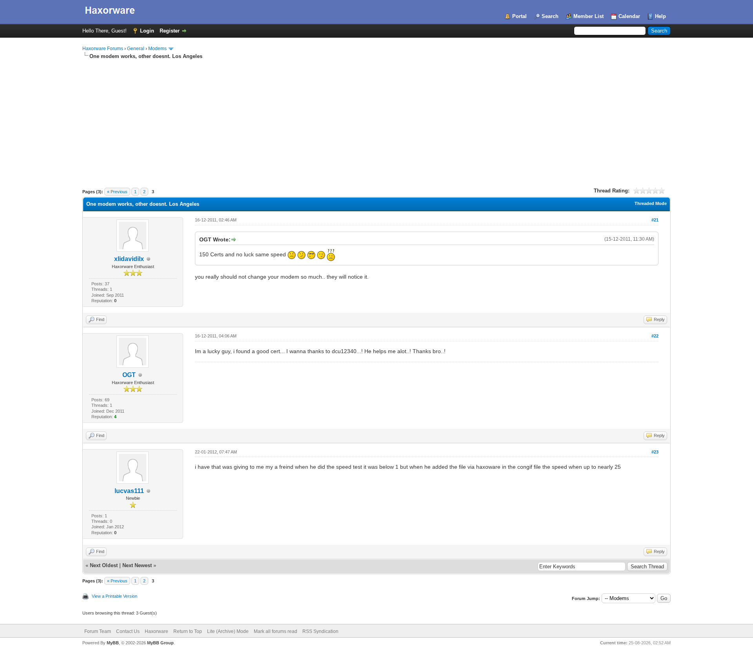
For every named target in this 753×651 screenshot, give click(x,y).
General (135, 48)
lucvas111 (129, 491)
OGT (129, 375)
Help (660, 16)
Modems (157, 48)
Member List (588, 16)
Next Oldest (104, 565)
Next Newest (137, 565)
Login (147, 31)
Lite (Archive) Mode (228, 631)
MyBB (113, 642)
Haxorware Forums (102, 48)
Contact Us (128, 631)
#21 (654, 220)
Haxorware (156, 631)
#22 (654, 336)
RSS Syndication (320, 631)
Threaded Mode (651, 203)
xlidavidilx (129, 259)
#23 (654, 452)
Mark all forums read (275, 631)
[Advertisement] (376, 119)
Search (550, 16)
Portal (519, 16)
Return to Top (187, 631)
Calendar (629, 16)
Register (170, 31)
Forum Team (97, 631)
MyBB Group (160, 642)
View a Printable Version (114, 596)
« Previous (117, 191)
